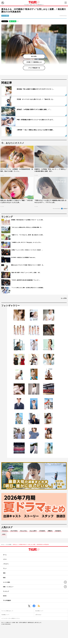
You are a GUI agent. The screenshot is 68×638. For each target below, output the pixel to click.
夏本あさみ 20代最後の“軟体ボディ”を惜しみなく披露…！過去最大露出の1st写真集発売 (31, 544)
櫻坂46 (50, 531)
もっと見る (64, 298)
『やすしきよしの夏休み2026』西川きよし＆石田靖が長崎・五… (26, 227)
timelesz (5, 531)
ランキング (6, 591)
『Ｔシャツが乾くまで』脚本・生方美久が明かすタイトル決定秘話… (27, 287)
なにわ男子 (33, 531)
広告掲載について (5, 614)
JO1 (4, 534)
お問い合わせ (38, 614)
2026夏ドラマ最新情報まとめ (34, 62)
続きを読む (34, 56)
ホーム (2, 544)
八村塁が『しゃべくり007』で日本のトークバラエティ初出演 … (27, 250)
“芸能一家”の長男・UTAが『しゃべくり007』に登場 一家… (26, 272)
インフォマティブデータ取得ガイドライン (10, 618)
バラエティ (6, 564)
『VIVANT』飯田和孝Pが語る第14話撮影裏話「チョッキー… (25, 280)
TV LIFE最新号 (7, 600)
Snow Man (24, 531)
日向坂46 (58, 531)
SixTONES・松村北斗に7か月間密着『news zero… (23, 257)
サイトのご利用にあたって (7, 610)
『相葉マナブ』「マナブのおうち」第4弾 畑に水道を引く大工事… (27, 235)
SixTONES (14, 531)
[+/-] (65, 582)
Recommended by (57, 208)
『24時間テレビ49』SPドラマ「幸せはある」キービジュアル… (26, 242)
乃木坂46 (42, 531)
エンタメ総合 (8, 544)
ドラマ (5, 559)
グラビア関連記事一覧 (34, 68)
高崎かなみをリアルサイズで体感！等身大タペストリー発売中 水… (27, 265)
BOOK (4, 596)
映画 (4, 577)
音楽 (4, 573)
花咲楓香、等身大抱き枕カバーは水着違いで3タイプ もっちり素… (27, 219)
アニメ (5, 568)
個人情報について (39, 610)
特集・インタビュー (8, 586)
